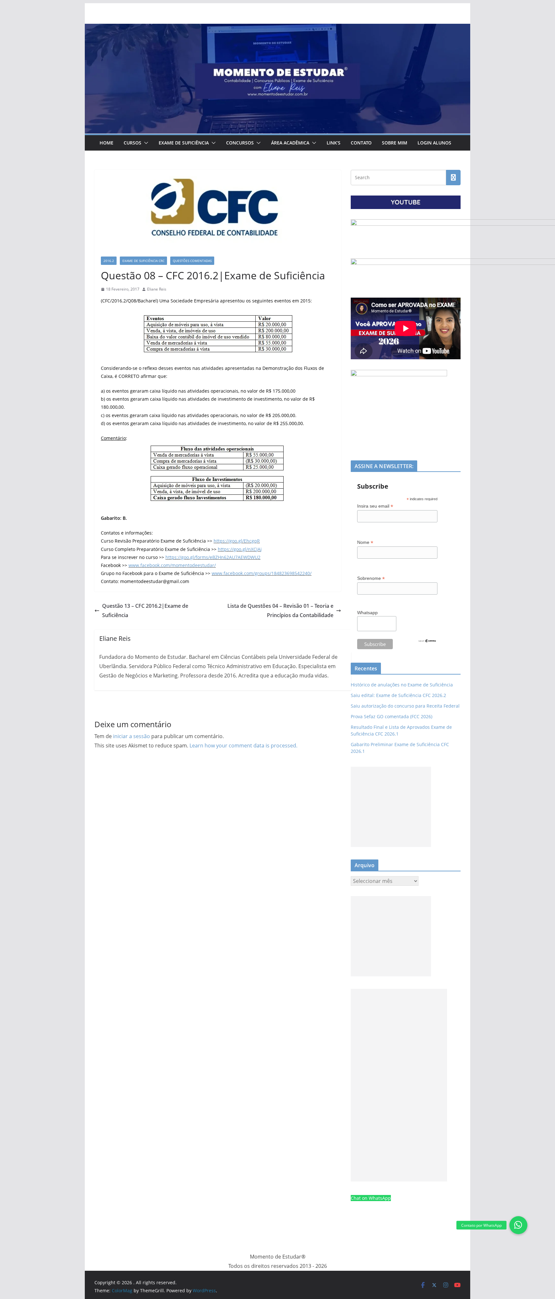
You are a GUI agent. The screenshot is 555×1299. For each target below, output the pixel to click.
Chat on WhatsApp (371, 1198)
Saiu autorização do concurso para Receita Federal (405, 706)
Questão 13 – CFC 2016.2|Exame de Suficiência (145, 610)
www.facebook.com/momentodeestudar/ (172, 565)
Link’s (333, 143)
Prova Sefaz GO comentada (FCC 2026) (391, 716)
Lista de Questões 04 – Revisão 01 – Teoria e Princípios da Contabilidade (280, 610)
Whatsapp (367, 612)
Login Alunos (434, 143)
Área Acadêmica (290, 143)
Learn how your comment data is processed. (243, 745)
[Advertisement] (391, 807)
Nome (365, 542)
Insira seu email (375, 506)
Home (106, 143)
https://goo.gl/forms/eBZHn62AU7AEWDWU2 (212, 557)
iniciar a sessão (131, 736)
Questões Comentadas (192, 260)
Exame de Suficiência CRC (143, 260)
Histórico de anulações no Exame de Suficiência (402, 685)
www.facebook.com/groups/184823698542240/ (262, 573)
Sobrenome (371, 578)
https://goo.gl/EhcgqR (237, 541)
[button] (144, 142)
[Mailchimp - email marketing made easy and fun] (427, 642)
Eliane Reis (156, 289)
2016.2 (108, 260)
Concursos (240, 143)
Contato (361, 143)
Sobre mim (394, 143)
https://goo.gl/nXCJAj (240, 549)
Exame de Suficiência (184, 143)
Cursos (132, 143)
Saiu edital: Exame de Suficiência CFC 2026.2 (398, 695)
